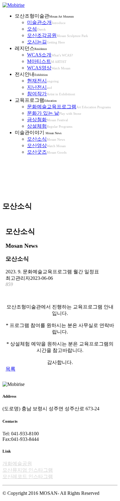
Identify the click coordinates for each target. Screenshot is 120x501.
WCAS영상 (39, 67)
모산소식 (37, 139)
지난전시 (37, 87)
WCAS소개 (39, 54)
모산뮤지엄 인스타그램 (27, 470)
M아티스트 (39, 61)
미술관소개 (39, 22)
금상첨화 (37, 119)
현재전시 (37, 80)
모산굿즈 (37, 152)
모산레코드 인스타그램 (27, 476)
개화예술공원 (17, 463)
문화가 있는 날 (43, 113)
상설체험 (37, 126)
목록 (10, 368)
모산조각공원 (42, 35)
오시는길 (37, 41)
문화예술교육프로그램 (51, 106)
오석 (32, 28)
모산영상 (37, 145)
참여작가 (37, 93)
